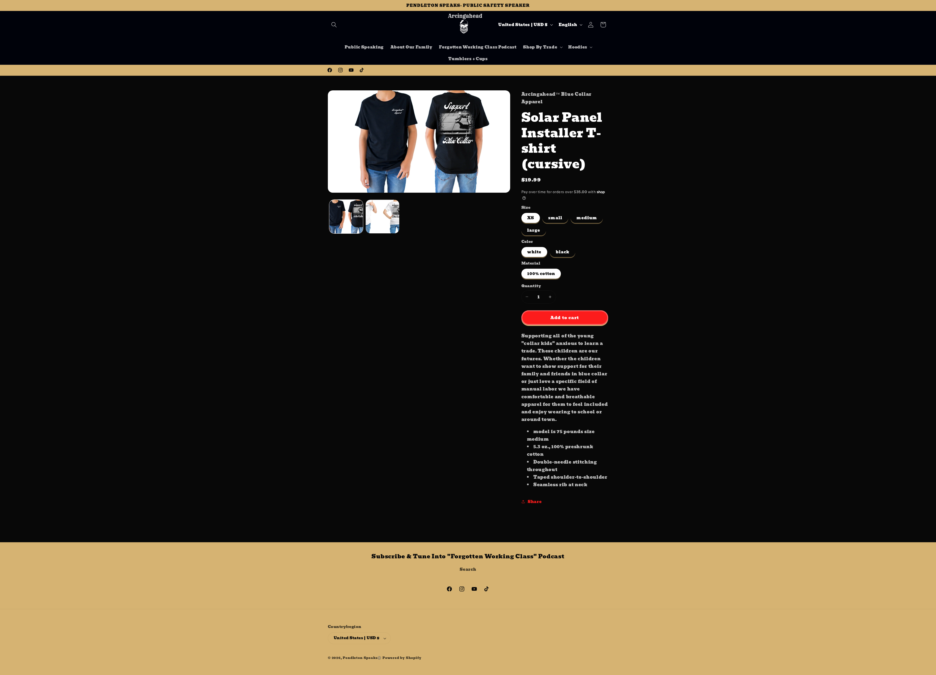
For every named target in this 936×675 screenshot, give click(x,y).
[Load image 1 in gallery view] (346, 216)
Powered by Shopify (401, 657)
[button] (334, 25)
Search (468, 569)
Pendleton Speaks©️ (362, 657)
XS (530, 218)
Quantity (531, 285)
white (534, 252)
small (555, 218)
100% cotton (541, 273)
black (563, 252)
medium (586, 218)
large (533, 230)
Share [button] (535, 501)
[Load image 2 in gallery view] (382, 216)
